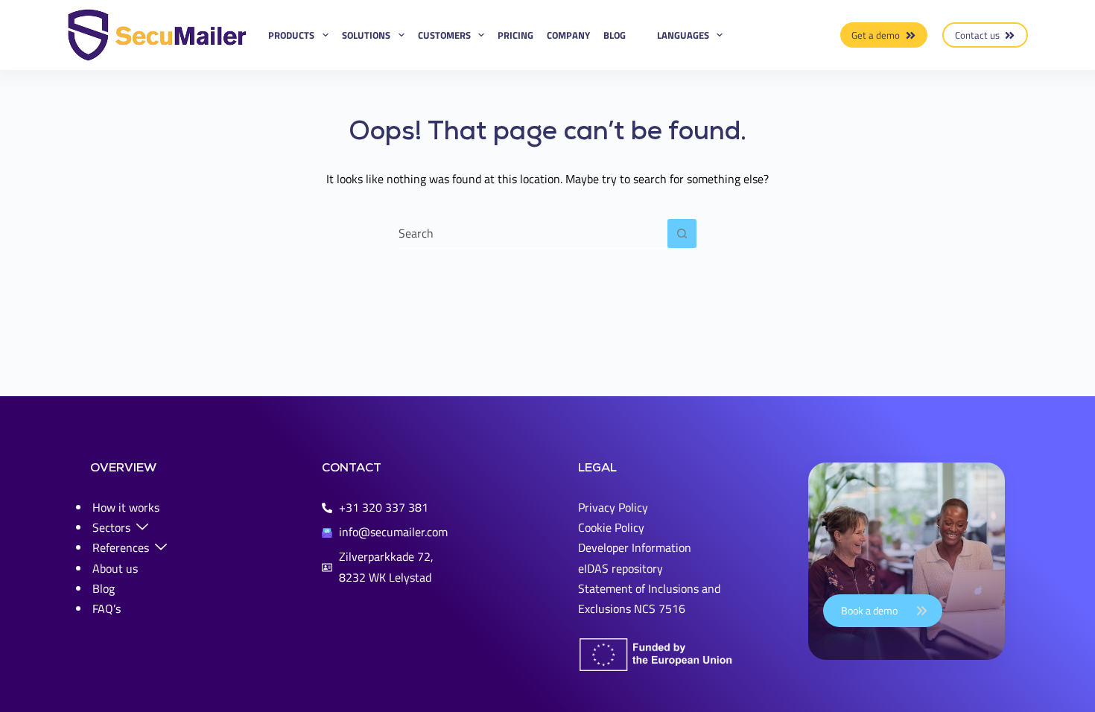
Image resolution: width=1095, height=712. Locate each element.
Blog (614, 35)
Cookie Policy (611, 527)
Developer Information (634, 547)
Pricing (515, 35)
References (120, 547)
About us (115, 568)
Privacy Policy (613, 507)
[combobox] (533, 233)
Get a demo (875, 35)
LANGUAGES (683, 35)
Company (568, 35)
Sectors (111, 527)
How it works (125, 507)
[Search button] (681, 233)
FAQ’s (106, 608)
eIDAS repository (620, 568)
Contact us (977, 35)
